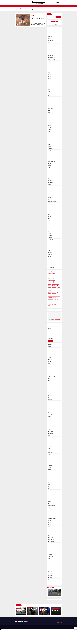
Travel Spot (49, 562)
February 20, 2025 (57, 319)
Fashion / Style (50, 91)
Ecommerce (49, 74)
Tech (23, 6)
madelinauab (54, 594)
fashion (59, 287)
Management (50, 456)
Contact (40, 6)
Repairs (49, 195)
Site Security (50, 526)
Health (27, 6)
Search (49, 14)
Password (49, 328)
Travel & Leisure (50, 560)
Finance (49, 93)
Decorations (49, 384)
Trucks (49, 250)
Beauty (49, 38)
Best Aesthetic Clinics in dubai (52, 275)
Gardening (49, 416)
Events (49, 401)
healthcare (52, 290)
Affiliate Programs (50, 27)
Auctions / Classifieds (51, 34)
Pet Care (49, 167)
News (49, 473)
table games (53, 302)
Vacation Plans (50, 254)
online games (50, 297)
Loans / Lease (50, 452)
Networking (49, 471)
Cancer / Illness (50, 363)
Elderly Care (50, 78)
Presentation (50, 180)
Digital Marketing (53, 285)
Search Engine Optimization (52, 201)
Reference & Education (51, 505)
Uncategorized (50, 252)
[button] (61, 6)
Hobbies (49, 110)
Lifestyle (49, 133)
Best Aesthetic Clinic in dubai (51, 273)
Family (49, 89)
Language (49, 129)
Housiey (59, 290)
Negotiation (49, 469)
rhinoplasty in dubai (50, 299)
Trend (57, 304)
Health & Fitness (50, 108)
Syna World (49, 302)
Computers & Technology (51, 57)
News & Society (50, 159)
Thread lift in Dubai (50, 304)
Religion (49, 509)
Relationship (50, 507)
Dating (49, 382)
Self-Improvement (50, 203)
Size (57, 299)
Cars (48, 367)
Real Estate (49, 186)
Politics (49, 176)
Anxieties (49, 346)
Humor (49, 435)
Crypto (49, 61)
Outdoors (49, 163)
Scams (49, 199)
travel (55, 304)
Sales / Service (50, 197)
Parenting (49, 165)
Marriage (49, 144)
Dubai (57, 285)
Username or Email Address (52, 324)
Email (49, 80)
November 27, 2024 (34, 19)
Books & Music (50, 42)
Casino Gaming (50, 53)
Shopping (49, 524)
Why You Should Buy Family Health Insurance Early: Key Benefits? (37, 18)
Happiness (49, 420)
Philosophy (49, 488)
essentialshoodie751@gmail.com (32, 613)
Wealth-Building (50, 256)
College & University (51, 55)
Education (49, 76)
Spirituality (49, 216)
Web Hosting (50, 577)
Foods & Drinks (50, 97)
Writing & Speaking (51, 267)
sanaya (40, 19)
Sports (35, 6)
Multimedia (49, 150)
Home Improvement (51, 116)
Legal (49, 131)
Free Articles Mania (38, 2)
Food (48, 95)
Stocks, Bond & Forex (51, 222)
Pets (48, 169)
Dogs (49, 72)
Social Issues (50, 212)
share (55, 299)
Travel (31, 6)
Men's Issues (50, 148)
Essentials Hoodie (54, 287)
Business (32, 15)
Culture (49, 63)
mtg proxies (57, 292)
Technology (49, 233)
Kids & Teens (50, 125)
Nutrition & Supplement (51, 161)
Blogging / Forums (50, 40)
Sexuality (49, 205)
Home (19, 6)
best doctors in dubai (50, 278)
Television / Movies (51, 235)
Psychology (49, 184)
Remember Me (51, 338)
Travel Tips (49, 248)
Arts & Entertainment (51, 348)
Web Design (50, 258)
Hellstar (56, 290)
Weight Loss (50, 579)
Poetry (49, 490)
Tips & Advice (50, 237)
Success (49, 543)
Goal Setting (50, 418)
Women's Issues (50, 265)
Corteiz (49, 285)
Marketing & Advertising (51, 142)
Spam (49, 214)
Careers (49, 365)
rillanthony (59, 594)
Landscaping (50, 127)
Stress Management (51, 541)
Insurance (49, 437)
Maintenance (50, 454)
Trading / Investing (50, 239)
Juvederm (49, 292)
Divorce (49, 70)
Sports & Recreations (51, 220)
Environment (50, 399)
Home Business (50, 114)
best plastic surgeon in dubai (51, 280)
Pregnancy (49, 178)
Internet (49, 123)
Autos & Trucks (50, 36)
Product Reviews (50, 182)
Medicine (49, 146)
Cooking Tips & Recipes (51, 59)
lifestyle (53, 292)
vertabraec (50, 594)
